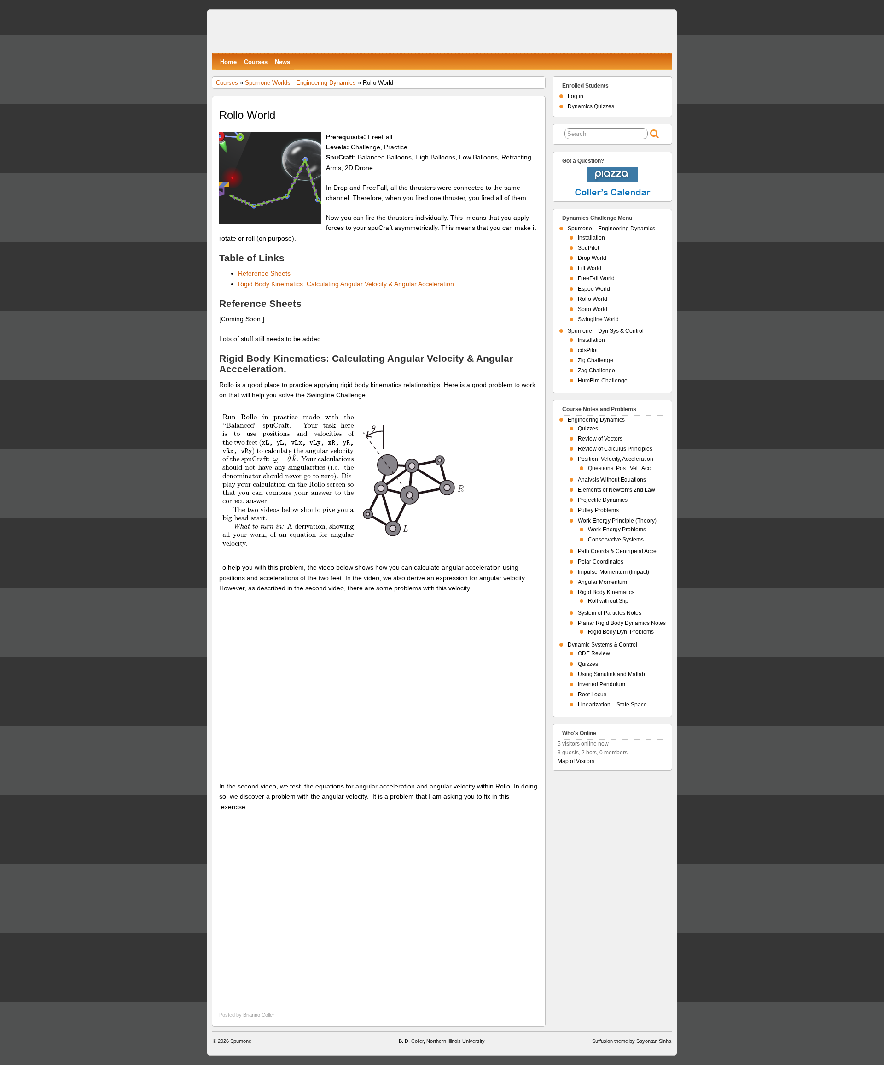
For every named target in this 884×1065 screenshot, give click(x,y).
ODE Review (594, 653)
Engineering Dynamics (596, 420)
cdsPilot (588, 350)
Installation (591, 238)
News (282, 62)
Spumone (240, 1041)
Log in (575, 96)
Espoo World (594, 289)
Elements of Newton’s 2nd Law (616, 490)
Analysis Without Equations (612, 480)
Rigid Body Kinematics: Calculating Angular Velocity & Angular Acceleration (346, 284)
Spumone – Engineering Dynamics (611, 228)
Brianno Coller (258, 1015)
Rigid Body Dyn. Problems (621, 632)
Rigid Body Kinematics (606, 592)
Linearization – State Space (612, 704)
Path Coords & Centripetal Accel (618, 551)
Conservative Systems (616, 539)
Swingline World (598, 319)
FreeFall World (596, 278)
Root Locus (592, 694)
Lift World (589, 268)
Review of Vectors (600, 438)
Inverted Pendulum (601, 684)
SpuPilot (588, 248)
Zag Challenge (596, 370)
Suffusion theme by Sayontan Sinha (631, 1041)
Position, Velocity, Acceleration (615, 459)
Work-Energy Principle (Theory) (617, 521)
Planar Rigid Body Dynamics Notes (622, 623)
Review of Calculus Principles (615, 449)
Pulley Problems (598, 510)
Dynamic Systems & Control (602, 644)
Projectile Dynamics (603, 500)
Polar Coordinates (600, 562)
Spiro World (592, 309)
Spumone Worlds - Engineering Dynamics (300, 82)
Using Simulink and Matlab (611, 674)
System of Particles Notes (609, 613)
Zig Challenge (595, 360)
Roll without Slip (608, 601)
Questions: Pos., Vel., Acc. (620, 468)
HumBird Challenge (603, 380)
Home (228, 62)
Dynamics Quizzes (591, 106)
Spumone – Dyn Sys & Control (606, 331)
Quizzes (588, 428)
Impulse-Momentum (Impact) (613, 572)
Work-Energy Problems (617, 529)
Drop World (592, 258)
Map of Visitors (576, 761)
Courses (256, 62)
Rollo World (592, 299)
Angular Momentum (602, 582)
